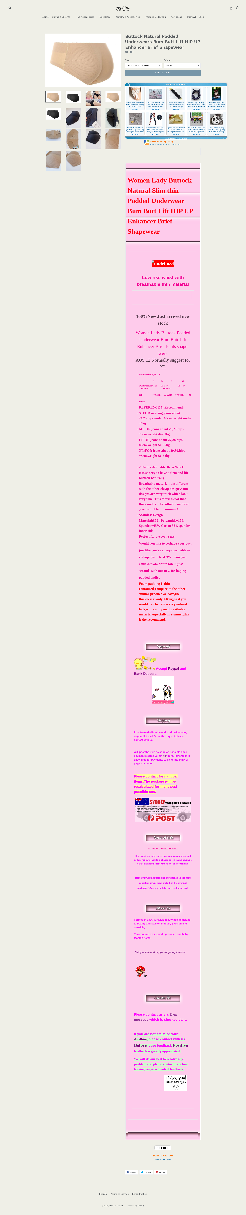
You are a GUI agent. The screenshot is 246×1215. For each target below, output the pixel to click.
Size (127, 60)
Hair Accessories (87, 16)
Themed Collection (157, 16)
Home (45, 16)
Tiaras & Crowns (63, 16)
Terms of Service (119, 1193)
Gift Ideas (178, 16)
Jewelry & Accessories (129, 16)
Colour (167, 60)
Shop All (191, 16)
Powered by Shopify (135, 1205)
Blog (201, 16)
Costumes (107, 16)
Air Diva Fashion (116, 1205)
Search (103, 1193)
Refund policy (139, 1193)
